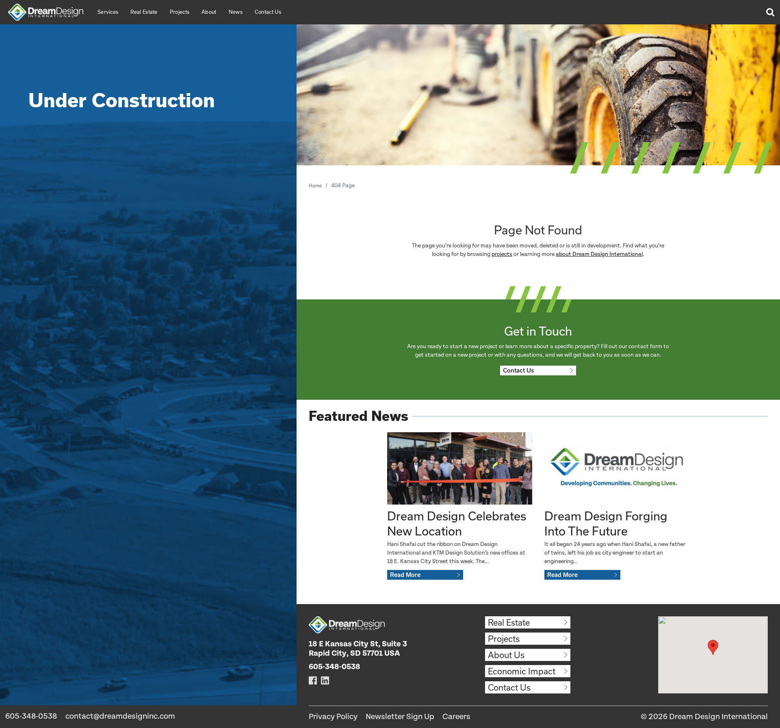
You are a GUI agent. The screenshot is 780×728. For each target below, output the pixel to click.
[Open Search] (770, 12)
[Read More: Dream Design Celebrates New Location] (459, 468)
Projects (179, 12)
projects (502, 254)
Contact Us (268, 12)
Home (315, 185)
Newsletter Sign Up (400, 717)
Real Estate (143, 12)
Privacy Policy (333, 717)
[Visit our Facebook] (313, 680)
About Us (506, 655)
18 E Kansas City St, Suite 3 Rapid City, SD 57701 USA (358, 648)
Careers (456, 717)
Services (108, 12)
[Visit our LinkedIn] (325, 680)
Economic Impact (521, 671)
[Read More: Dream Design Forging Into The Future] (616, 468)
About (209, 12)
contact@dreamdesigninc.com (120, 716)
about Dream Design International (599, 254)
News (236, 12)
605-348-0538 (31, 716)
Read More (405, 575)
